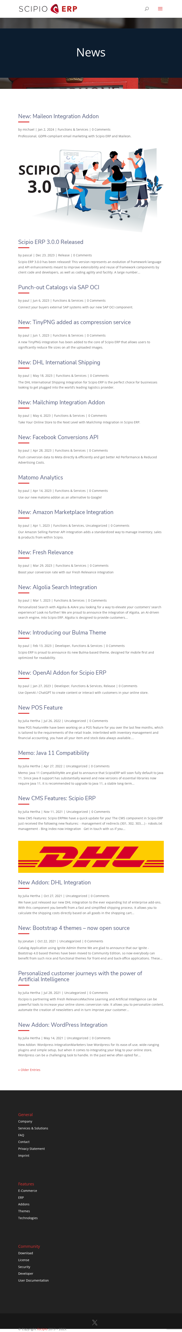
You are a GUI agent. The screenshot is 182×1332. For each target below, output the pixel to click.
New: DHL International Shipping (59, 362)
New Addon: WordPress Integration (62, 1025)
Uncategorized (96, 525)
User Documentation (33, 1280)
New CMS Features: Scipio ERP (57, 798)
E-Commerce (27, 1190)
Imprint (23, 1155)
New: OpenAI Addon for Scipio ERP (62, 673)
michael (28, 129)
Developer (62, 646)
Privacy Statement (31, 1149)
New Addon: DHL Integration (54, 882)
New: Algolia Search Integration (57, 587)
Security (24, 1267)
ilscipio (42, 1329)
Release (64, 255)
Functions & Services (73, 129)
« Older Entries (29, 1070)
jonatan (28, 941)
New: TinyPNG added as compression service (74, 322)
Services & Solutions (33, 1128)
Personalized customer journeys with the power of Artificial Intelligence (80, 976)
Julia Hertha (31, 721)
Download (25, 1253)
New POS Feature (40, 708)
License (23, 1260)
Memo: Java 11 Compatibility (53, 753)
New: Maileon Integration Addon (58, 116)
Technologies (28, 1218)
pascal (27, 255)
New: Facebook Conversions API (58, 437)
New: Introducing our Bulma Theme (62, 632)
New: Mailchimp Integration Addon (61, 402)
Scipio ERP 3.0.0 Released (50, 242)
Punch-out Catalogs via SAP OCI (58, 287)
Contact (24, 1142)
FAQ (21, 1135)
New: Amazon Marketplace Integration (65, 512)
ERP (21, 1197)
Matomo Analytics (40, 477)
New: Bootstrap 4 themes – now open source (74, 928)
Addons (24, 1204)
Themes (24, 1211)
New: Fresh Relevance (45, 552)
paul (26, 300)
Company (25, 1121)
